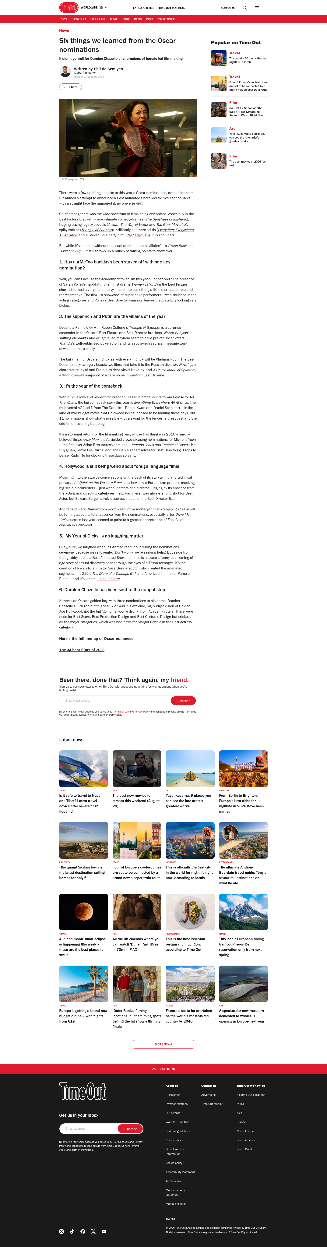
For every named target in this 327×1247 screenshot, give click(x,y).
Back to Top (167, 1069)
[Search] (244, 7)
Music (149, 19)
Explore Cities (143, 8)
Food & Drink (97, 19)
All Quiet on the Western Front (98, 483)
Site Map (170, 1219)
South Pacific (245, 1149)
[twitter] (93, 1231)
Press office (173, 1095)
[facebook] (82, 1231)
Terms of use (174, 1181)
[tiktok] (72, 1231)
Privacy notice (174, 1140)
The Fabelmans (138, 236)
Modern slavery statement (175, 1193)
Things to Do (79, 19)
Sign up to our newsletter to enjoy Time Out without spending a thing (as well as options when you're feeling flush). (123, 688)
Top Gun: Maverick (171, 225)
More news (163, 1044)
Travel (113, 19)
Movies (138, 19)
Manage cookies (176, 1204)
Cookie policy (174, 1163)
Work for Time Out (177, 1122)
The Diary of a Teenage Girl (113, 574)
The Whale (67, 403)
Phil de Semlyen (108, 69)
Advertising (208, 1095)
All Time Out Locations (251, 1095)
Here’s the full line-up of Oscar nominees (96, 638)
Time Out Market (166, 19)
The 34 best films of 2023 (81, 650)
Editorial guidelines (178, 1131)
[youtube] (104, 1231)
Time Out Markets (172, 8)
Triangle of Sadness (97, 230)
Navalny (185, 365)
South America (246, 1140)
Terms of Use (121, 712)
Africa (240, 1104)
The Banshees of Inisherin (166, 220)
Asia (239, 1113)
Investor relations (177, 1104)
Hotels (126, 19)
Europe (241, 1122)
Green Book (177, 246)
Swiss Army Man (86, 440)
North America (246, 1131)
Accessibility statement (180, 1172)
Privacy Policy (142, 712)
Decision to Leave (175, 510)
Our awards (173, 1113)
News (64, 19)
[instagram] (61, 1231)
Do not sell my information (175, 1152)
